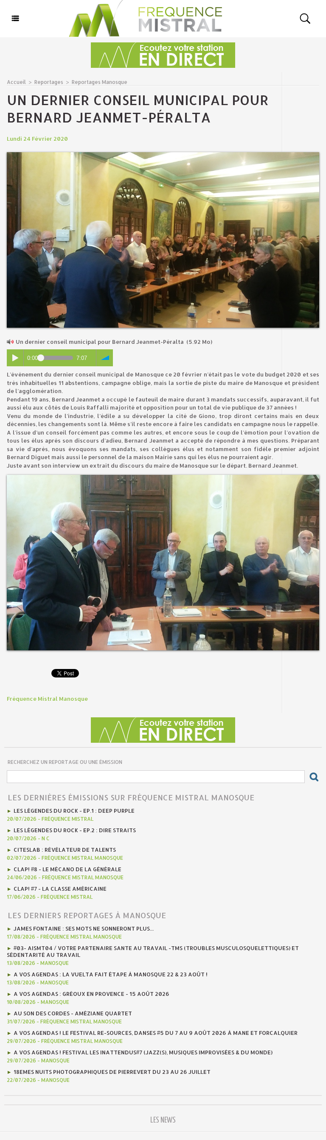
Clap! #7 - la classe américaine (60, 888)
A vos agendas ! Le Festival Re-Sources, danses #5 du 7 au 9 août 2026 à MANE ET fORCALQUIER (156, 1032)
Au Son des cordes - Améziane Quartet (73, 1013)
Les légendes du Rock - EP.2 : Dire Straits (75, 830)
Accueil (16, 82)
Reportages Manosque (99, 82)
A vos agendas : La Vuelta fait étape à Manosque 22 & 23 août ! (111, 974)
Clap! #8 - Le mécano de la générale (67, 869)
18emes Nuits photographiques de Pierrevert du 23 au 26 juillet (112, 1071)
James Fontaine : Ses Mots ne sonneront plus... (84, 928)
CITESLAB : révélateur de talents (65, 849)
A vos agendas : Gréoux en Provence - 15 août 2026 (91, 993)
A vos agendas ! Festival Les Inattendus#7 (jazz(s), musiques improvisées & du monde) (143, 1052)
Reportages (48, 82)
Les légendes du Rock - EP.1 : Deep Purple (74, 810)
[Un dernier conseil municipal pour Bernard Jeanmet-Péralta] (163, 154)
